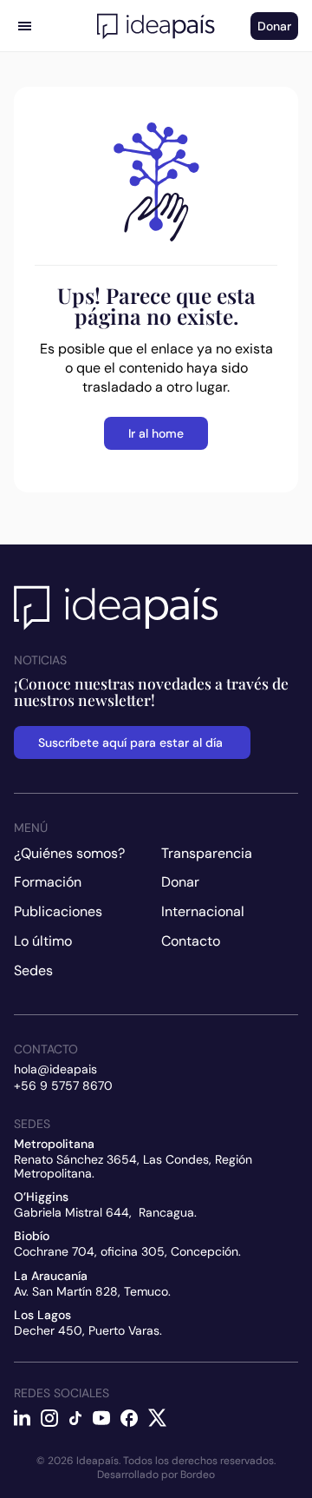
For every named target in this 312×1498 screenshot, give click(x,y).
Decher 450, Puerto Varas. (88, 1330)
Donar (180, 882)
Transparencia (206, 853)
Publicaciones (58, 911)
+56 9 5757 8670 (63, 1085)
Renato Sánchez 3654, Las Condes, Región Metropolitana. (135, 1166)
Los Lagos (42, 1315)
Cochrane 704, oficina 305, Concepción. (127, 1251)
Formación (47, 882)
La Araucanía (51, 1276)
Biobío (31, 1236)
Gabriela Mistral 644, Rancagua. (105, 1212)
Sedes (33, 970)
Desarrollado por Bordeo (156, 1475)
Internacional (202, 911)
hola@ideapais (55, 1069)
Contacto (190, 941)
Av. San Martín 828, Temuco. (92, 1291)
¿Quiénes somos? (69, 853)
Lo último (43, 941)
